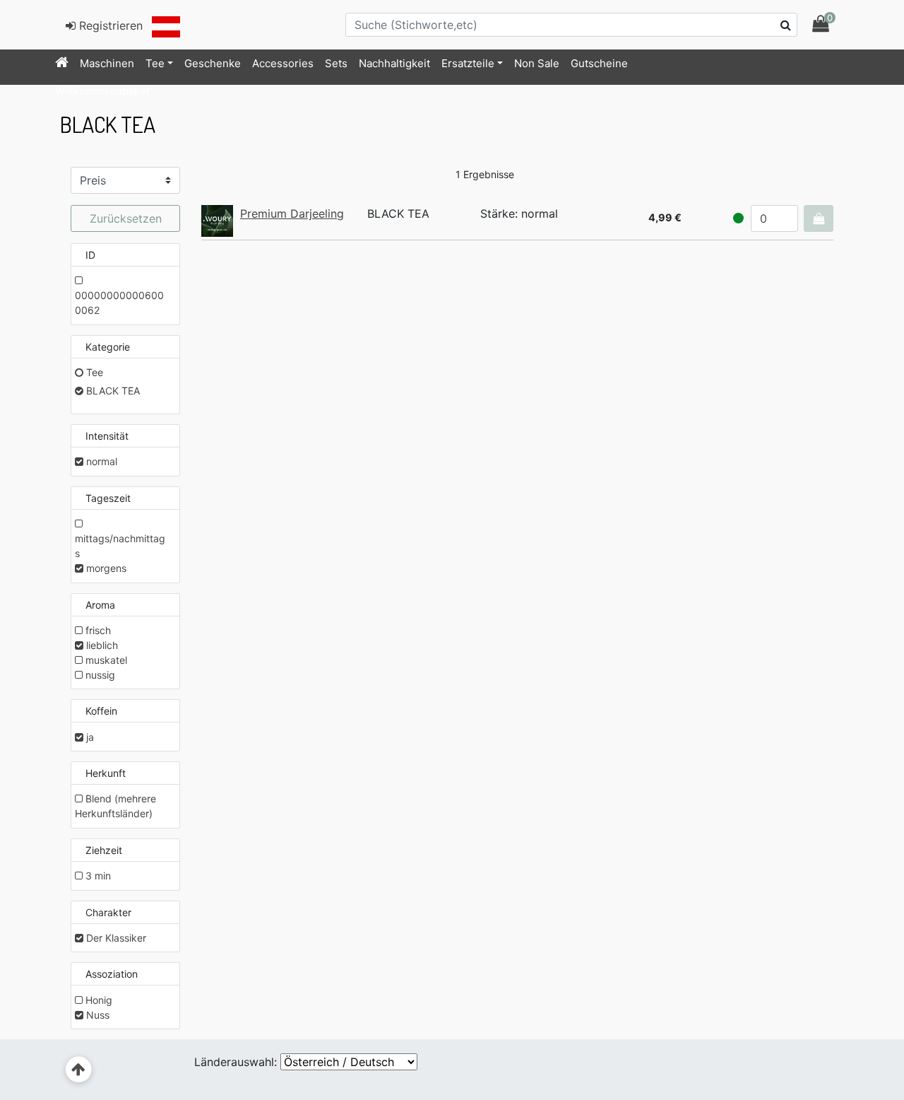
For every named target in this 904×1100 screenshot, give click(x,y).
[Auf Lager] (738, 218)
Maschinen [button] (107, 63)
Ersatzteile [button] (467, 63)
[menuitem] (61, 63)
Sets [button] (336, 63)
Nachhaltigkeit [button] (394, 63)
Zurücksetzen (126, 218)
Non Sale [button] (536, 63)
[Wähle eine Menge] (818, 218)
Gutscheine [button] (599, 63)
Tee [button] (155, 63)
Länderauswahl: (235, 1062)
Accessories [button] (283, 63)
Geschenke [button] (212, 63)
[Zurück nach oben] (79, 1070)
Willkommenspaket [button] (102, 91)
